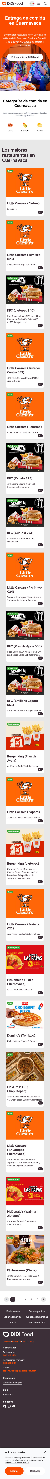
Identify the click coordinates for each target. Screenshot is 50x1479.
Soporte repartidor (13, 1317)
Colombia (7, 1341)
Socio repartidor (37, 1311)
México (25, 1341)
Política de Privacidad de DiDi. (17, 1463)
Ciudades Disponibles (37, 1317)
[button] (25, 57)
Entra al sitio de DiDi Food (25, 57)
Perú (32, 1341)
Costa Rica (16, 1341)
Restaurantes (13, 1311)
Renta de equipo (37, 1322)
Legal (13, 1322)
